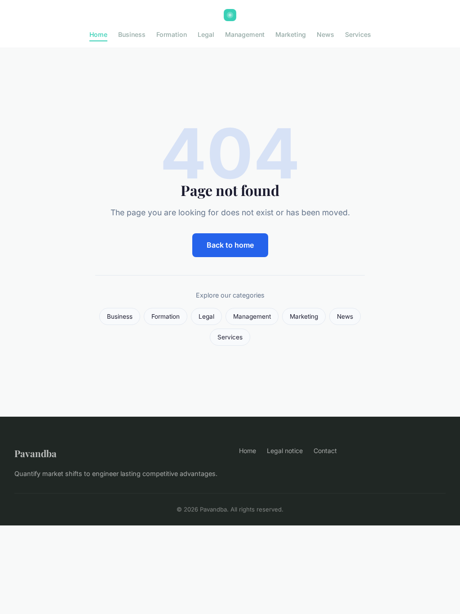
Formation (171, 34)
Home (98, 34)
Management (245, 34)
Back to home (230, 244)
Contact (325, 450)
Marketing (290, 34)
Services (358, 34)
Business (132, 34)
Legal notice (285, 450)
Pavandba (35, 453)
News (325, 34)
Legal (206, 34)
